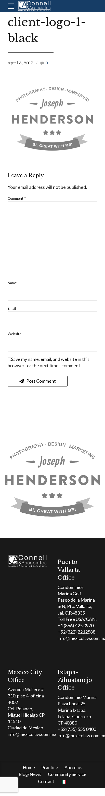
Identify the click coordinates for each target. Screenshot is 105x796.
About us (73, 767)
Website (14, 333)
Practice (49, 767)
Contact (46, 781)
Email (12, 308)
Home (29, 767)
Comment (17, 198)
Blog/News (30, 774)
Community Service (67, 774)
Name (12, 283)
